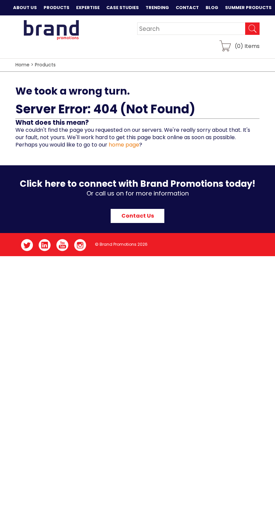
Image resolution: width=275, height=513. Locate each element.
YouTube (62, 245)
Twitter (27, 245)
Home (22, 64)
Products (56, 7)
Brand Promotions (51, 29)
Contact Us (137, 216)
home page (124, 145)
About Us (25, 7)
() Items (247, 45)
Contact (187, 7)
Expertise (88, 7)
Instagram (80, 245)
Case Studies (122, 7)
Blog (212, 7)
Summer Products (248, 7)
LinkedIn (45, 245)
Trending (157, 7)
